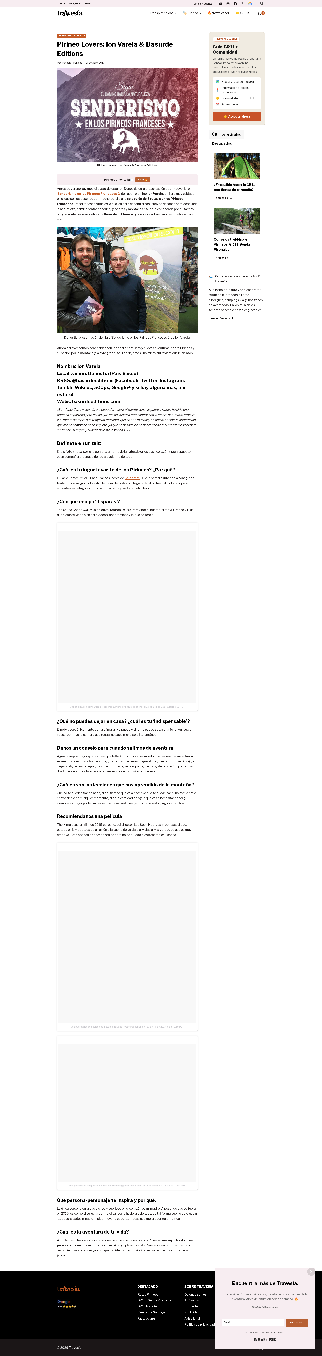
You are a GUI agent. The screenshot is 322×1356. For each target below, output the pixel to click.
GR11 (62, 3)
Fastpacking (146, 1318)
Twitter (149, 380)
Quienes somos (195, 1294)
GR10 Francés (147, 1306)
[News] (250, 3)
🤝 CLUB (242, 13)
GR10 (87, 3)
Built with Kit (265, 1339)
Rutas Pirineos (148, 1294)
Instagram (172, 380)
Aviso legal (192, 1318)
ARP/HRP (74, 3)
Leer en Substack (221, 318)
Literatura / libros (71, 35)
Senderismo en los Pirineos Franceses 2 (89, 194)
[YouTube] (221, 3)
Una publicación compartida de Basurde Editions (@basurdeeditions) (106, 706)
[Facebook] (235, 3)
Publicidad (191, 1312)
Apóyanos (191, 1300)
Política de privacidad (199, 1324)
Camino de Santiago (152, 1312)
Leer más (223, 198)
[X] (242, 3)
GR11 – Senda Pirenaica (154, 1300)
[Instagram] (228, 3)
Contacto (191, 1306)
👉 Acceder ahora (237, 116)
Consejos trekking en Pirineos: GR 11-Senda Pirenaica (232, 244)
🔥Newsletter (218, 13)
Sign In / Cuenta (202, 3)
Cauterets (132, 478)
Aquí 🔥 (143, 179)
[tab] (226, 134)
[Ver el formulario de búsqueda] (261, 3)
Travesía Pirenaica (71, 62)
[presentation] (237, 166)
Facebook (127, 380)
